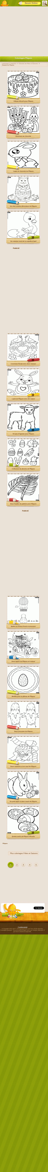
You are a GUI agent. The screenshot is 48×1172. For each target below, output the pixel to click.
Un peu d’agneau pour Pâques (23, 434)
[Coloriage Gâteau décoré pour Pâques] (23, 97)
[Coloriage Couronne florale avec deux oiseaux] (23, 360)
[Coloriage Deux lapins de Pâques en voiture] (23, 658)
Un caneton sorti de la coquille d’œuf (23, 241)
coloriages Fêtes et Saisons (26, 853)
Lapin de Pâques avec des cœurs (23, 399)
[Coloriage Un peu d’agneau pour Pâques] (23, 430)
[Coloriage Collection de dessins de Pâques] (23, 465)
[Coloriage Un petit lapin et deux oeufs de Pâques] (23, 798)
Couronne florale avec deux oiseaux (23, 364)
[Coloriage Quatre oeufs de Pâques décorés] (23, 833)
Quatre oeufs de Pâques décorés (23, 836)
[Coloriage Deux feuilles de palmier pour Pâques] (23, 500)
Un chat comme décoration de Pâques (23, 206)
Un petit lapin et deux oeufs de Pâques (23, 801)
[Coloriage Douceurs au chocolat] (23, 132)
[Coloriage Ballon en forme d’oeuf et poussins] (23, 623)
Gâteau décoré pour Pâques (23, 101)
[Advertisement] (24, 31)
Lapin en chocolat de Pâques (23, 171)
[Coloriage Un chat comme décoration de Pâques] (23, 202)
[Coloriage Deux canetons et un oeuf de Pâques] (23, 763)
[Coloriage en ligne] (5, 3)
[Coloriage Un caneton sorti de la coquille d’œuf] (23, 237)
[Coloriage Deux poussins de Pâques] (23, 728)
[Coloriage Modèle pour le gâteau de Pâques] (23, 693)
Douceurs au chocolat (23, 136)
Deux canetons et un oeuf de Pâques (23, 766)
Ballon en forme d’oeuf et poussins (23, 626)
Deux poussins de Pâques (23, 731)
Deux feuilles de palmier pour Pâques (23, 504)
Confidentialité (22, 927)
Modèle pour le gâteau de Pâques (23, 696)
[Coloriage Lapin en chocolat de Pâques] (23, 167)
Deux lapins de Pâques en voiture (23, 661)
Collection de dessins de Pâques (23, 469)
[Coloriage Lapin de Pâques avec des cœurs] (23, 395)
